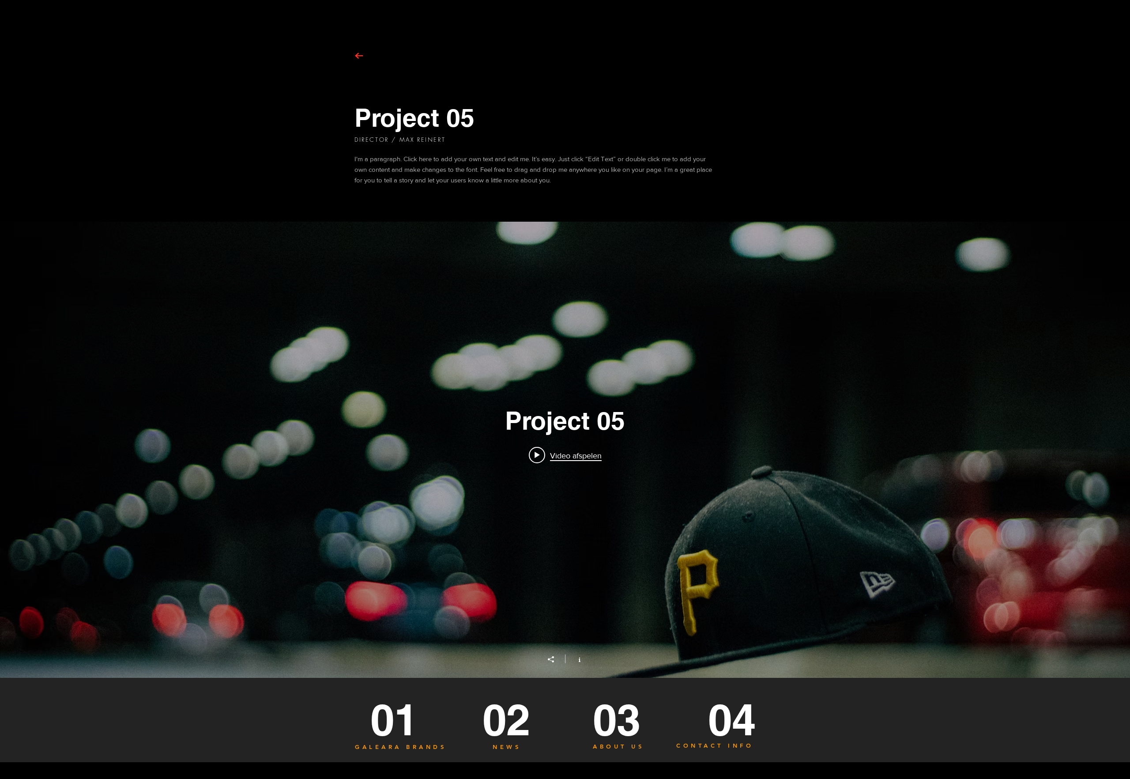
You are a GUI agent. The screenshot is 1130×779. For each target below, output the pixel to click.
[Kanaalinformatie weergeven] (575, 658)
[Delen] (555, 659)
